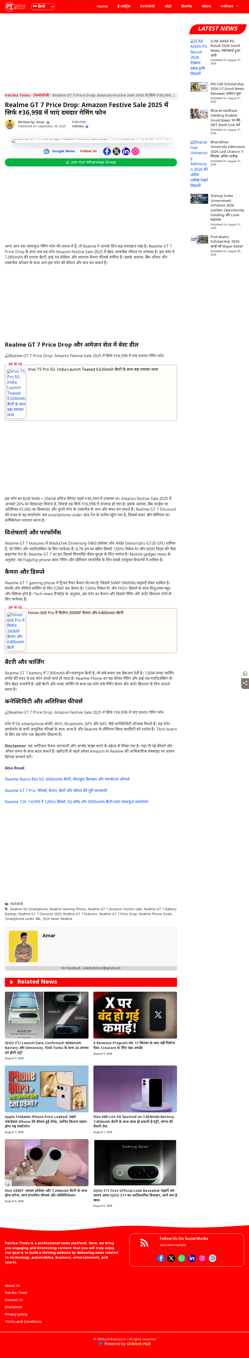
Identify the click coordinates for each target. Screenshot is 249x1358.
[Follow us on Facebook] (107, 151)
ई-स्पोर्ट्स (123, 6)
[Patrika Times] (16, 6)
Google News (63, 151)
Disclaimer (13, 1307)
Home (102, 6)
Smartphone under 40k (22, 919)
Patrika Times (17, 95)
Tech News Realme (57, 919)
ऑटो (168, 6)
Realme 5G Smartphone (29, 909)
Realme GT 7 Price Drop (118, 914)
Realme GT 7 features (80, 914)
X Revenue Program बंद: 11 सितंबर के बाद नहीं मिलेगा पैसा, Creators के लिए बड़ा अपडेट (134, 1045)
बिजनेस (186, 6)
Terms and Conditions (23, 1322)
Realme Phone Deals (155, 914)
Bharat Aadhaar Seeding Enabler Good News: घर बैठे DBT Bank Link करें (225, 118)
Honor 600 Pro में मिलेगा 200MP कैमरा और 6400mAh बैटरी (75, 613)
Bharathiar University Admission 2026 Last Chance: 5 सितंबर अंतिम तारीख (228, 149)
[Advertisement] (91, 52)
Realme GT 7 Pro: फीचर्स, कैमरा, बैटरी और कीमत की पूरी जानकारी (56, 791)
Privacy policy (16, 1314)
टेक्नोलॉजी (147, 6)
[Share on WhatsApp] (245, 673)
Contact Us (14, 1300)
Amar (40, 122)
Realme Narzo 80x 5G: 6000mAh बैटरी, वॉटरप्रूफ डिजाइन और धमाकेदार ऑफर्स (67, 779)
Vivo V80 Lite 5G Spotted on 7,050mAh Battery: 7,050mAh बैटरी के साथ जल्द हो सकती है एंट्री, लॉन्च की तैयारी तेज (134, 1122)
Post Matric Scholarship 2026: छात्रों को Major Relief (227, 242)
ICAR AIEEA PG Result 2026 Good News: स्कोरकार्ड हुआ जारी (225, 48)
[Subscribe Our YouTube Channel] (135, 151)
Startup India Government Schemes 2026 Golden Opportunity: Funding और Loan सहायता (228, 208)
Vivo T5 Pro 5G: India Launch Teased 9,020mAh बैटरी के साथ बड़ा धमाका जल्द (93, 369)
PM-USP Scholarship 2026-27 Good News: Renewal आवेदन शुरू (228, 89)
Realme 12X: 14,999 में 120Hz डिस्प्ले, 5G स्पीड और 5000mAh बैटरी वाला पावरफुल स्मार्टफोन (76, 802)
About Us (12, 1286)
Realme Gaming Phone (68, 909)
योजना (206, 6)
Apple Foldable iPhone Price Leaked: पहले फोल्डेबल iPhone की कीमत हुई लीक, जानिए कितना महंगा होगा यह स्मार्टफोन (46, 1122)
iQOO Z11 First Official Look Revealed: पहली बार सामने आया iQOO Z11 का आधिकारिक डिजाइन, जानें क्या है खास (135, 1196)
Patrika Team (16, 1293)
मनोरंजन (227, 6)
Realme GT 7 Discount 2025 (39, 914)
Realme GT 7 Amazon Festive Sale (115, 909)
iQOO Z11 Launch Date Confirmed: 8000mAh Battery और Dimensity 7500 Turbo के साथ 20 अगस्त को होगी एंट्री (47, 1048)
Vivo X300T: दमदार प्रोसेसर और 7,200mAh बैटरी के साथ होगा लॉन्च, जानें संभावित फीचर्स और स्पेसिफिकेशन (46, 1193)
